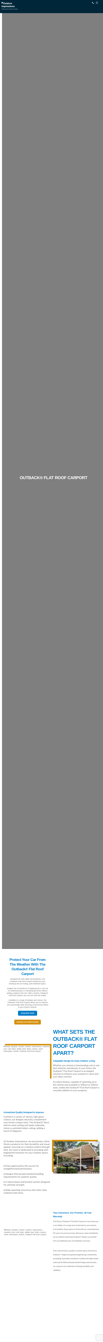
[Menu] (97, 3)
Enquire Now (27, 1013)
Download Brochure (27, 1022)
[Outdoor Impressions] (14, 3)
